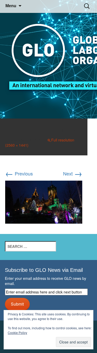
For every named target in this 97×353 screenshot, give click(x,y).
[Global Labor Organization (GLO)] (48, 59)
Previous (19, 173)
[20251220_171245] (43, 201)
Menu (10, 6)
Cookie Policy (17, 332)
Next (72, 173)
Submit (17, 304)
